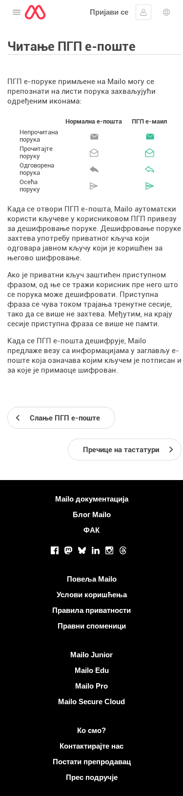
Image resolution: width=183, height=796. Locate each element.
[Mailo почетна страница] (35, 12)
